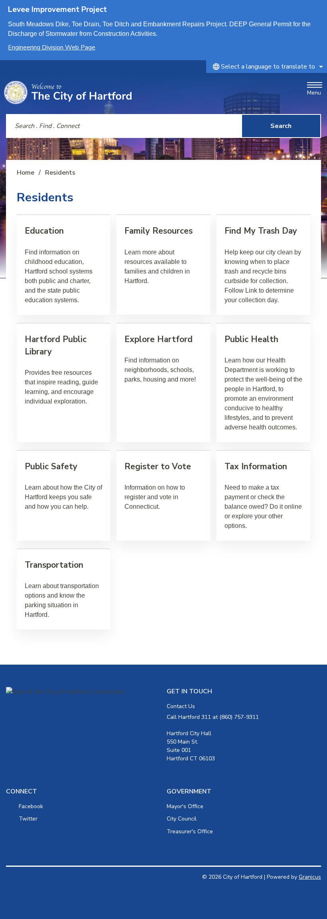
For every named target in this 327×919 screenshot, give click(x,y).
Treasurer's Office (190, 831)
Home (25, 172)
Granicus (310, 877)
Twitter (28, 819)
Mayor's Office (185, 806)
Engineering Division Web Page (51, 47)
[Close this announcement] (317, 9)
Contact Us (181, 706)
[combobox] (266, 66)
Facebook (31, 806)
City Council (182, 819)
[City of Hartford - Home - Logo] (68, 92)
